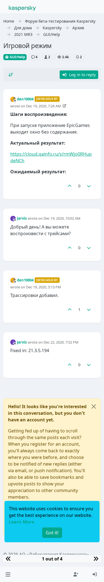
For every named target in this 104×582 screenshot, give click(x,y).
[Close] (93, 406)
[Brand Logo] (22, 7)
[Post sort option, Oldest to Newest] (11, 74)
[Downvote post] (89, 186)
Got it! (52, 533)
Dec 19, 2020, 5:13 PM (43, 287)
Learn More (21, 522)
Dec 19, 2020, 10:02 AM (62, 218)
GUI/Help (17, 57)
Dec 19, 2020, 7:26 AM (43, 105)
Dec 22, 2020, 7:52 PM (61, 342)
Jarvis (22, 218)
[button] (8, 574)
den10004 (25, 99)
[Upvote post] (70, 186)
